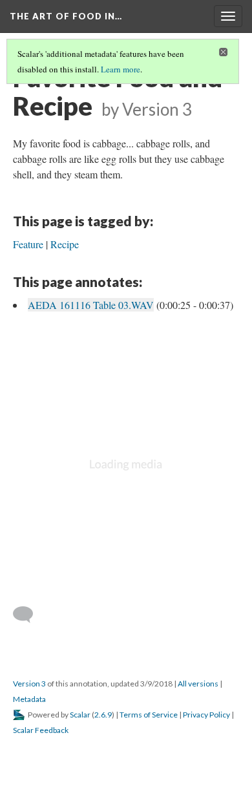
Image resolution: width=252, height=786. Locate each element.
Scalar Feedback (40, 730)
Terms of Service (149, 714)
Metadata (29, 699)
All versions (198, 683)
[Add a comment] (29, 614)
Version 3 (29, 683)
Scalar (80, 714)
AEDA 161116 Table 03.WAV (91, 305)
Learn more (120, 69)
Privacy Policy (206, 714)
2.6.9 (103, 714)
